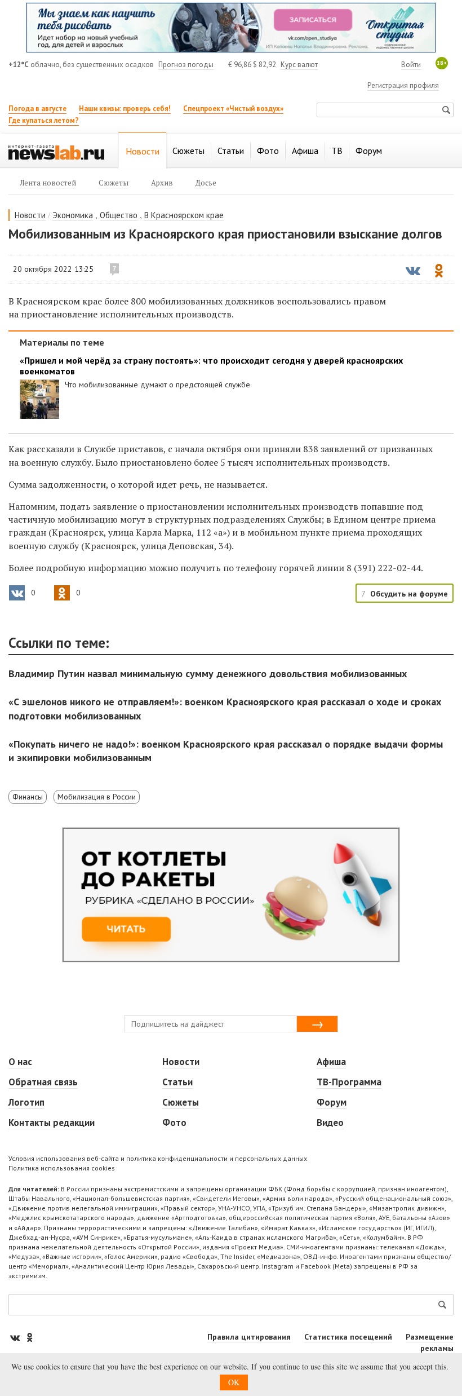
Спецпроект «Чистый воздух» (233, 108)
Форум (331, 1102)
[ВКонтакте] (15, 1337)
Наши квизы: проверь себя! (125, 108)
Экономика (72, 215)
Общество (118, 215)
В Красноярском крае (184, 215)
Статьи (177, 1082)
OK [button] (233, 1382)
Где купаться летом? (43, 120)
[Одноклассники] (29, 1337)
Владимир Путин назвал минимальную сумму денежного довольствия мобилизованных (207, 673)
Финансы (27, 797)
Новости (30, 215)
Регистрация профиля (403, 85)
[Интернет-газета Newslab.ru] (56, 151)
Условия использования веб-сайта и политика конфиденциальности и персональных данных (157, 1158)
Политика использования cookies (61, 1168)
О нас (20, 1061)
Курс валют (299, 64)
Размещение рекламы (430, 1342)
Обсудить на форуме (409, 594)
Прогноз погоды (186, 64)
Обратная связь (43, 1082)
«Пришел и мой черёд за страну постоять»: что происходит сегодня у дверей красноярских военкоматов (211, 366)
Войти (411, 64)
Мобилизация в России (96, 797)
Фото (174, 1122)
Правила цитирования (249, 1337)
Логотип (26, 1102)
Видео (330, 1122)
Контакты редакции (51, 1122)
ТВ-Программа (349, 1082)
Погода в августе (37, 108)
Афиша (331, 1061)
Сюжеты (180, 1102)
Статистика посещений (348, 1337)
